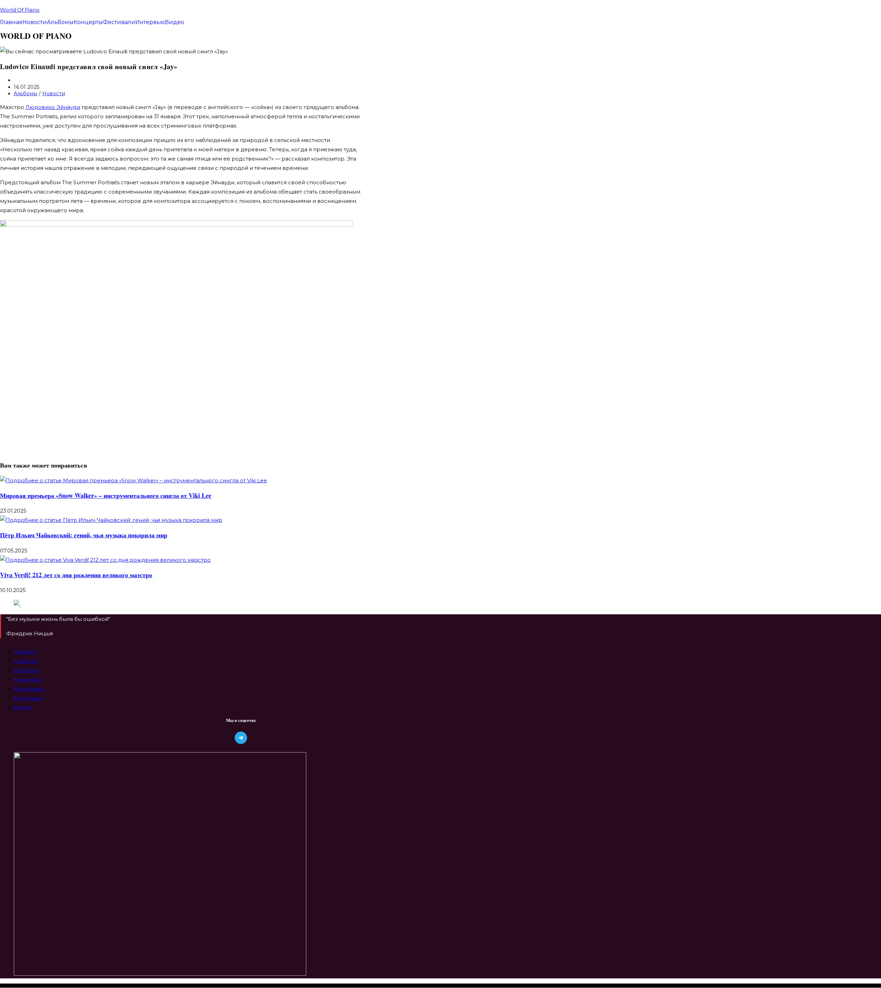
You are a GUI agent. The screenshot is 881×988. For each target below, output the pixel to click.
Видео (174, 22)
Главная (11, 22)
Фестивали (119, 22)
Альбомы (60, 22)
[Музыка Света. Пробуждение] (17, 604)
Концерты (88, 22)
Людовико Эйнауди (52, 107)
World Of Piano (20, 10)
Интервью (150, 22)
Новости (34, 22)
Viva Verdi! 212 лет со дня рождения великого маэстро (76, 574)
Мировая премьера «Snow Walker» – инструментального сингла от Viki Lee (105, 495)
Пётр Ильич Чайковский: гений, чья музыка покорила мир (83, 534)
